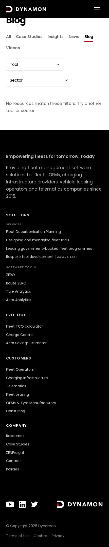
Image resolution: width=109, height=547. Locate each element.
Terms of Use (18, 535)
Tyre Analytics (18, 291)
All (8, 36)
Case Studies (29, 36)
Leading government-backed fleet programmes (49, 248)
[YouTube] (10, 504)
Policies (12, 469)
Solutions (17, 215)
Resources (15, 435)
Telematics (16, 386)
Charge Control (19, 334)
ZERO (10, 274)
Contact (13, 460)
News (74, 36)
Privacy (58, 535)
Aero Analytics (18, 299)
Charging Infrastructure (27, 377)
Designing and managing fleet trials (37, 240)
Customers (18, 358)
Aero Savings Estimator (26, 342)
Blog (88, 36)
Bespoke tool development (42, 256)
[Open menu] (97, 9)
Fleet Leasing (17, 394)
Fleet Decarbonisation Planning (33, 231)
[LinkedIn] (22, 504)
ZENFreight (15, 452)
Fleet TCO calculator (24, 326)
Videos (13, 48)
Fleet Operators (20, 369)
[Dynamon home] (26, 9)
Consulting (15, 411)
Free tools (18, 315)
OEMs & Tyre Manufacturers (31, 402)
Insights (56, 36)
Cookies (41, 535)
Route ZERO (16, 283)
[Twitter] (34, 504)
